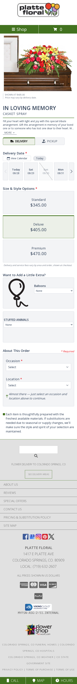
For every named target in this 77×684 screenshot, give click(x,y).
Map (39, 680)
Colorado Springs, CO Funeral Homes (29, 644)
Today (39, 158)
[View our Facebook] (25, 538)
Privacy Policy (12, 669)
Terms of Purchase (39, 669)
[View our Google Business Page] (32, 538)
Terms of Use (65, 669)
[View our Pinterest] (45, 538)
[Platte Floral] (38, 19)
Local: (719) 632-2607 (38, 566)
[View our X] (51, 538)
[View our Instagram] (38, 538)
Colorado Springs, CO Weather (30, 657)
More (8, 132)
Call (14, 680)
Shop (22, 29)
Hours (66, 680)
